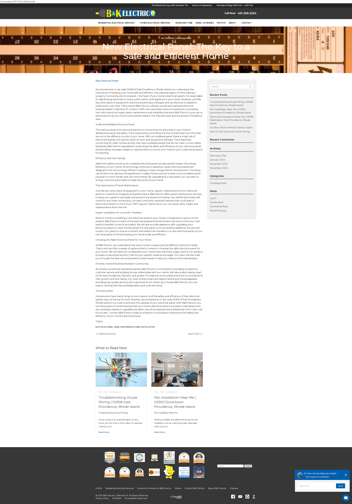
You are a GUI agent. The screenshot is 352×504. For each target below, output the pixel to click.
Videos (178, 488)
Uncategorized (183, 38)
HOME (99, 488)
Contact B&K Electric (195, 488)
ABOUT (232, 23)
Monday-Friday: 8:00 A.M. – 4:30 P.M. (235, 5)
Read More (103, 432)
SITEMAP (116, 498)
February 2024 (218, 155)
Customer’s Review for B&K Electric (154, 488)
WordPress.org (218, 210)
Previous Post (107, 334)
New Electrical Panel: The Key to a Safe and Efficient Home (176, 51)
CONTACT (246, 23)
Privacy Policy (102, 498)
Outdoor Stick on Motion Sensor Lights (231, 127)
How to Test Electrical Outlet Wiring (230, 131)
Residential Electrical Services (116, 23)
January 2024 (217, 159)
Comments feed (219, 206)
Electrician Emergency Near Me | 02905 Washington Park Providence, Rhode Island (232, 120)
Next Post (194, 334)
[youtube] (240, 497)
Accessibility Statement (136, 498)
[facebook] (233, 497)
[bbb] (254, 497)
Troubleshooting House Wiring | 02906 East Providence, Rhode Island (119, 402)
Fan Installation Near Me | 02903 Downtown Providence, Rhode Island (175, 402)
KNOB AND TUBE (184, 23)
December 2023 (219, 164)
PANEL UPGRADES (205, 23)
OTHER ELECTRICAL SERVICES (155, 23)
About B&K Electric (217, 488)
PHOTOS (221, 23)
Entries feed (216, 202)
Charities (234, 488)
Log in (213, 198)
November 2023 (219, 168)
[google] (247, 497)
